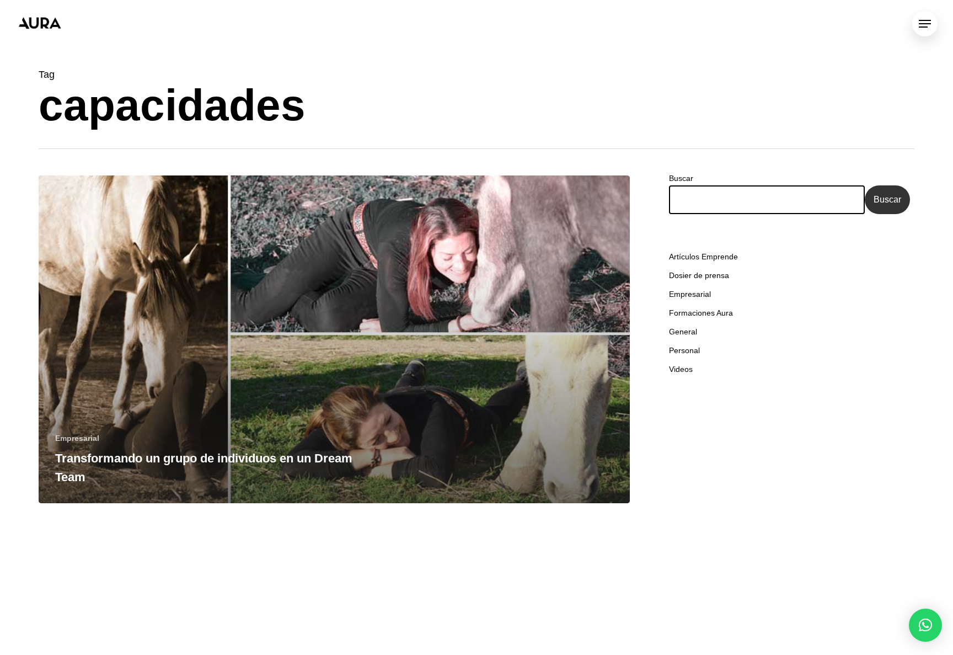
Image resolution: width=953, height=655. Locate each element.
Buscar (681, 178)
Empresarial (77, 438)
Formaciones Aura (701, 312)
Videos (681, 369)
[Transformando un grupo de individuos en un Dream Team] (334, 339)
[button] (925, 625)
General (683, 331)
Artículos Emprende (703, 256)
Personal (684, 350)
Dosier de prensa (699, 275)
